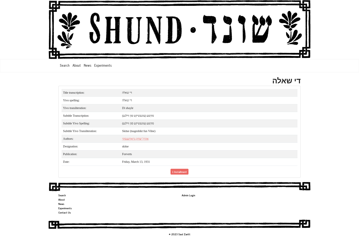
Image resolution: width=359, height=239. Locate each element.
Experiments (103, 65)
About (77, 65)
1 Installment (179, 172)
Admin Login (188, 195)
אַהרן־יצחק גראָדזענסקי (135, 138)
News (87, 65)
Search (65, 65)
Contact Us (64, 212)
